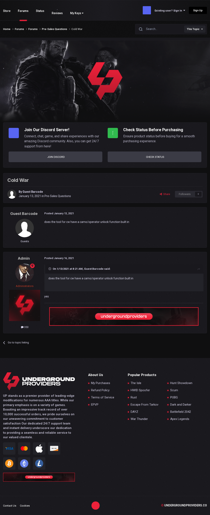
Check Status (155, 156)
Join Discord (56, 156)
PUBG (174, 397)
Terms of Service (102, 397)
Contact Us (9, 505)
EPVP (94, 404)
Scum (174, 390)
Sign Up (198, 10)
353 (26, 327)
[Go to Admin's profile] (24, 273)
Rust (134, 397)
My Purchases (100, 383)
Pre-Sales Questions (58, 196)
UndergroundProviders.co (184, 505)
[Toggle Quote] (50, 268)
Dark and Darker (180, 404)
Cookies (25, 505)
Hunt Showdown (181, 383)
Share (166, 194)
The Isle (136, 383)
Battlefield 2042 (180, 411)
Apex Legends (179, 419)
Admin (24, 258)
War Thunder (139, 419)
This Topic (193, 29)
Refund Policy (100, 390)
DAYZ (134, 411)
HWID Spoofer (140, 390)
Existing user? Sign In (169, 10)
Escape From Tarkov (144, 404)
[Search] (140, 29)
